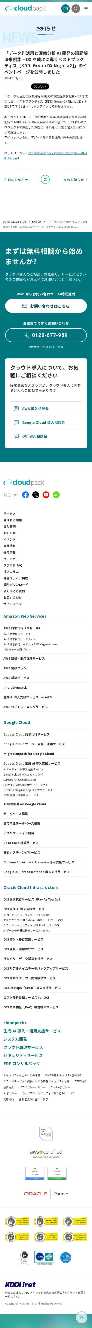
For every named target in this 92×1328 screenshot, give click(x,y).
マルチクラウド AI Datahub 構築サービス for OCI (33, 920)
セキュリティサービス (23, 1055)
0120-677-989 (50, 335)
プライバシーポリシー (32, 1087)
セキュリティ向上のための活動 (21, 1075)
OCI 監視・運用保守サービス (23, 949)
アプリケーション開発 (18, 833)
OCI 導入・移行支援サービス (23, 939)
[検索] (75, 8)
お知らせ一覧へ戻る (47, 179)
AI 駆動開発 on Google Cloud (24, 804)
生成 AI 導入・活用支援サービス (32, 1031)
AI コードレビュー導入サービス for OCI (26, 915)
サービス (9, 513)
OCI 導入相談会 (34, 436)
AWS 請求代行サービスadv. (19, 639)
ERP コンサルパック (21, 1063)
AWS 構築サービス (16, 678)
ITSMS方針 (80, 1081)
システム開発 (15, 1039)
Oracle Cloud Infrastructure (31, 887)
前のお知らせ (18, 179)
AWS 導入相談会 (35, 408)
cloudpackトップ (17, 222)
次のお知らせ (74, 179)
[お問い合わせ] (65, 8)
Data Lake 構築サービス (21, 843)
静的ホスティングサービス (21, 852)
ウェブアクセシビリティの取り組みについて (48, 1093)
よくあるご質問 (14, 590)
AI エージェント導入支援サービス (23, 769)
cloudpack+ (15, 1022)
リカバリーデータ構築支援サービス (28, 958)
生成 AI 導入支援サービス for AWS (27, 697)
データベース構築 (15, 813)
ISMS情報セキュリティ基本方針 (64, 1075)
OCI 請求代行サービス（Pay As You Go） (32, 899)
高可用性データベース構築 (21, 823)
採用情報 (9, 552)
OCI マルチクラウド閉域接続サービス (29, 978)
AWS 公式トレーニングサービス (25, 707)
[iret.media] (56, 494)
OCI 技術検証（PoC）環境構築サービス (31, 1007)
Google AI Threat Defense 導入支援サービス (36, 872)
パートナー (11, 558)
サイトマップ (12, 603)
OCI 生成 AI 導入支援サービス (24, 909)
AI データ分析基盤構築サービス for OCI (26, 930)
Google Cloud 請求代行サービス (26, 734)
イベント (9, 539)
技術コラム (11, 571)
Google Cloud (16, 722)
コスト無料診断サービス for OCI (26, 997)
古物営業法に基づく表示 (33, 1099)
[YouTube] (46, 494)
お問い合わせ (12, 597)
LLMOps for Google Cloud (19, 779)
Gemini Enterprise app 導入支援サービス (28, 790)
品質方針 (8, 1087)
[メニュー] (86, 8)
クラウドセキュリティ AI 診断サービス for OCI (31, 925)
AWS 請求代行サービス (17, 634)
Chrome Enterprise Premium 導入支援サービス (38, 862)
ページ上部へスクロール (87, 1317)
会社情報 (9, 545)
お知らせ (37, 222)
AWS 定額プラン (15, 668)
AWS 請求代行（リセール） (22, 628)
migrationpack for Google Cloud (28, 753)
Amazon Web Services (24, 616)
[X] (35, 494)
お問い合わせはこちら (50, 306)
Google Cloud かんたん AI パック (23, 774)
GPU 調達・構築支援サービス (21, 795)
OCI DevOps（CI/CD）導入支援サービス (32, 988)
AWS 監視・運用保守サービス (24, 658)
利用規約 (8, 1099)
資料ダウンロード (15, 584)
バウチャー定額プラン (16, 649)
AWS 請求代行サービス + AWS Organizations (30, 644)
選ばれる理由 (12, 519)
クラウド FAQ (12, 565)
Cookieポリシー (60, 1087)
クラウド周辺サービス (23, 1047)
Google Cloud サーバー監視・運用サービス (34, 744)
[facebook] (25, 494)
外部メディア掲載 (15, 578)
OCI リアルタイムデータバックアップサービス (35, 968)
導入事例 (9, 526)
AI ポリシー (10, 1093)
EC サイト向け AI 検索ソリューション (25, 785)
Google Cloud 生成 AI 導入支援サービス (31, 763)
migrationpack (15, 687)
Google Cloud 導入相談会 (43, 422)
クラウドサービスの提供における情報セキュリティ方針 (36, 1081)
